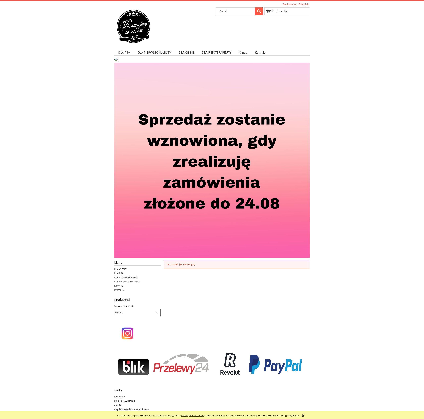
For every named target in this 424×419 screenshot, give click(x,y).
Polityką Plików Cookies (192, 415)
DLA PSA (118, 273)
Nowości (119, 285)
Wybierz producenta (124, 306)
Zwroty (117, 404)
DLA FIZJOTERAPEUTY (125, 277)
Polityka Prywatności (124, 400)
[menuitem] (124, 52)
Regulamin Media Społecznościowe (131, 409)
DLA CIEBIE (120, 269)
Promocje (119, 289)
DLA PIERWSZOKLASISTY (127, 281)
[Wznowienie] (212, 159)
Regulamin (119, 396)
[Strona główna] (133, 26)
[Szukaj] (259, 11)
